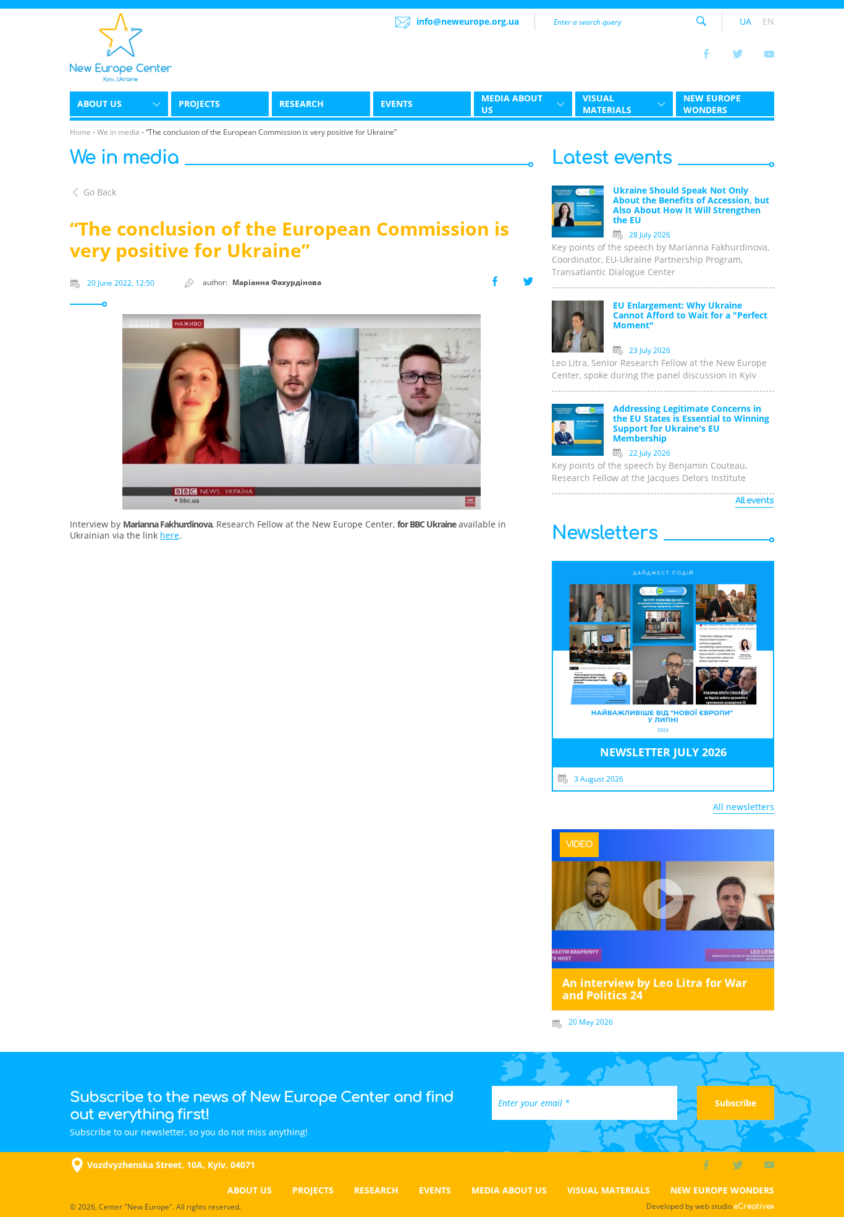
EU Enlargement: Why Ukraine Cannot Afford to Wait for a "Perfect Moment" (690, 316)
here (169, 535)
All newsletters (743, 807)
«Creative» (754, 1206)
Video (579, 844)
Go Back (99, 192)
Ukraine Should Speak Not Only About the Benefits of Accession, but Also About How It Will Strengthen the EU (691, 206)
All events (754, 500)
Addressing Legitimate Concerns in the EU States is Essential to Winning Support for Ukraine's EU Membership (691, 424)
